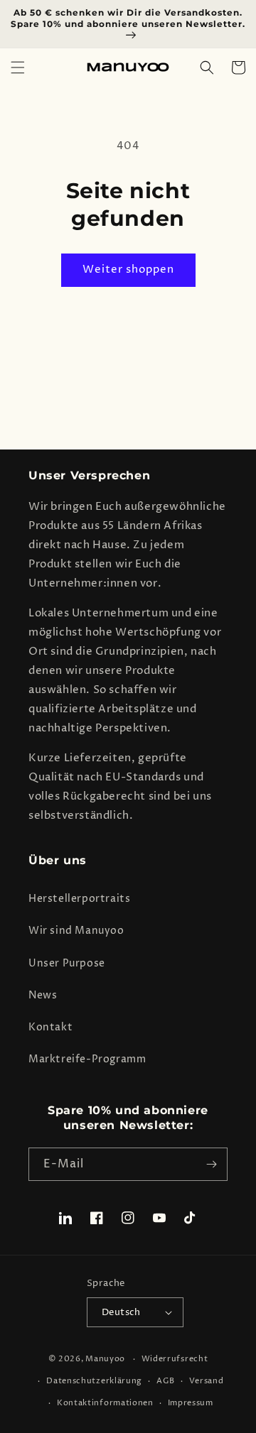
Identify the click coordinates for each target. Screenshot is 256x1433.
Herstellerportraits (79, 898)
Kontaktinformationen (105, 1402)
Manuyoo (105, 1358)
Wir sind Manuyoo (76, 930)
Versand (206, 1380)
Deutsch (121, 1312)
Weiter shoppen (128, 269)
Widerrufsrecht (175, 1358)
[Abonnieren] (211, 1164)
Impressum (190, 1402)
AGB (165, 1380)
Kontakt (50, 1027)
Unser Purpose (66, 963)
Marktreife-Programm (87, 1059)
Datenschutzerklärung (94, 1380)
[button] (17, 67)
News (42, 995)
